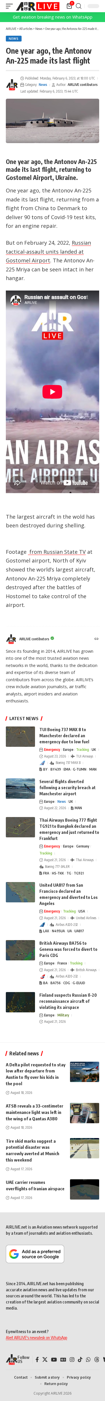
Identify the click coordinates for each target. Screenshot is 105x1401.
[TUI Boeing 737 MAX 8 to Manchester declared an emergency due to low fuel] (20, 736)
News (14, 38)
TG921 (79, 873)
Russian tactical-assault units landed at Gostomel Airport (48, 251)
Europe (68, 749)
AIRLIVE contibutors (83, 84)
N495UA (58, 931)
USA (81, 911)
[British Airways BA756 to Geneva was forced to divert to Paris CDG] (20, 950)
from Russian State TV (57, 551)
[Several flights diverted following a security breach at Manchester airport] (20, 788)
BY (45, 769)
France (62, 963)
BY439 (55, 769)
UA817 (79, 931)
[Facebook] (37, 1359)
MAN (93, 769)
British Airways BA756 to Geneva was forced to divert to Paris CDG (68, 949)
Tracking (82, 749)
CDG (66, 983)
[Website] (96, 639)
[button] (11, 6)
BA (45, 983)
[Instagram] (72, 1359)
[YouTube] (54, 1359)
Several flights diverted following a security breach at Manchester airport (67, 787)
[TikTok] (80, 1359)
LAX (46, 931)
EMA (67, 769)
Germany (82, 846)
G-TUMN (79, 769)
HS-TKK (58, 873)
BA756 (55, 983)
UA (69, 931)
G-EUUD (79, 983)
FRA (46, 873)
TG (68, 873)
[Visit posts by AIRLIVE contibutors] (12, 85)
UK (94, 749)
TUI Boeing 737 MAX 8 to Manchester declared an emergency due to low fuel (64, 735)
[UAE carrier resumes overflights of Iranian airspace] (84, 1189)
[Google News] (63, 1359)
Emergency (52, 749)
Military (63, 1015)
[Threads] (97, 1359)
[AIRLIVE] (38, 6)
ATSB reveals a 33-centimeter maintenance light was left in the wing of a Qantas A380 (34, 1112)
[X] (45, 1359)
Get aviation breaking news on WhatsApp (52, 17)
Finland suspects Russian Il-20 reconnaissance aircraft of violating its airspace (68, 1001)
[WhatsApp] (88, 1359)
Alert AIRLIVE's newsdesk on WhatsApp (36, 1337)
